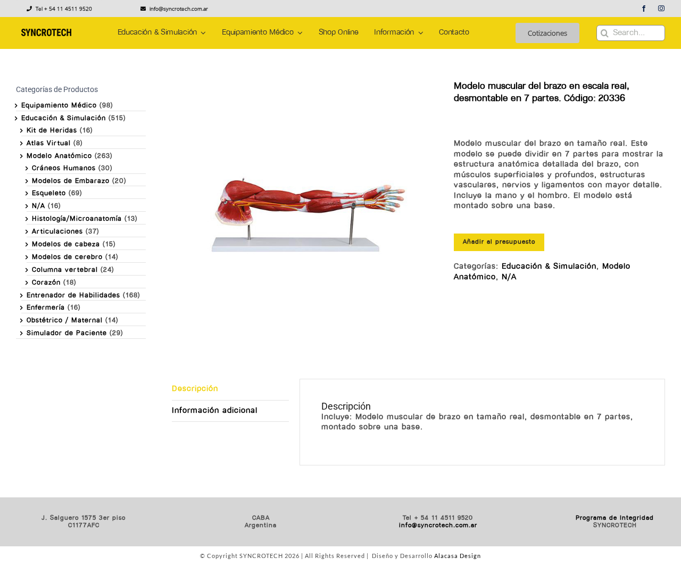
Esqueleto (49, 193)
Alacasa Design (457, 555)
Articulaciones (57, 231)
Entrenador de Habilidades (73, 295)
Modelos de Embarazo (71, 181)
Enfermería (46, 307)
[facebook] (644, 8)
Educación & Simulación (549, 267)
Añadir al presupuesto (499, 242)
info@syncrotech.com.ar (438, 525)
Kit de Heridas (52, 130)
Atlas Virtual (49, 143)
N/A (509, 277)
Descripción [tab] (195, 389)
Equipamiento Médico (59, 105)
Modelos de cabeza (66, 244)
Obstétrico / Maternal (65, 320)
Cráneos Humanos (64, 168)
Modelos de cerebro (67, 257)
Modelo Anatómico (59, 156)
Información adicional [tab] (215, 411)
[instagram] (661, 8)
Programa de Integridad (615, 518)
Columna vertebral (65, 270)
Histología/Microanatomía (77, 218)
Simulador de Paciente (67, 333)
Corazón (46, 282)
